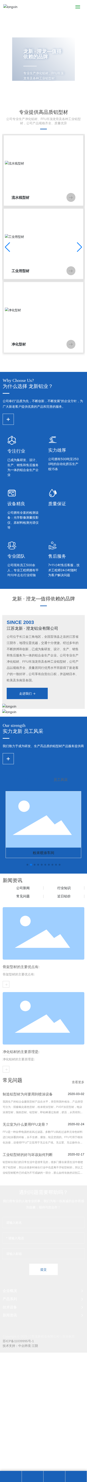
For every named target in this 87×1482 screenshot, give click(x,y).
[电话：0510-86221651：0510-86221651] (32, 1476)
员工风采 (61, 779)
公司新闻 (23, 888)
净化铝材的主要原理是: (21, 1051)
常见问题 (23, 896)
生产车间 (21, 779)
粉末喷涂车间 (43, 852)
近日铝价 (64, 896)
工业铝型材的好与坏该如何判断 (28, 1154)
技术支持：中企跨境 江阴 (20, 1346)
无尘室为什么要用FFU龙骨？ (26, 1124)
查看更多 (78, 1082)
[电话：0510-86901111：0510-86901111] (10, 1476)
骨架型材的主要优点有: (21, 967)
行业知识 (64, 888)
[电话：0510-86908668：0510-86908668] (54, 1476)
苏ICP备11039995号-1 (18, 1341)
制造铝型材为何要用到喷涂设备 (28, 1094)
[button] (39, 97)
